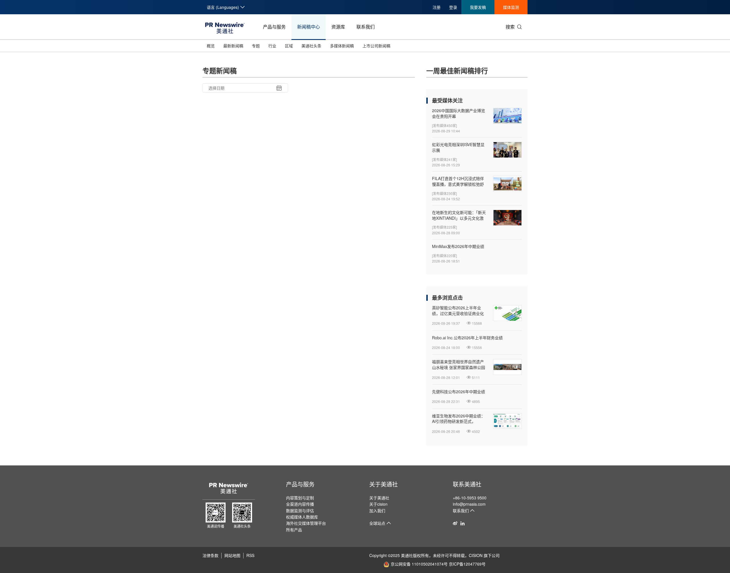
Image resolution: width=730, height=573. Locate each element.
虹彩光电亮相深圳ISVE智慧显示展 (458, 147)
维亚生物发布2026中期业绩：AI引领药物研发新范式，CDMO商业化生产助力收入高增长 (458, 418)
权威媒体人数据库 (302, 517)
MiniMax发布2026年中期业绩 (458, 246)
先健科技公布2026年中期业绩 (458, 391)
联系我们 (365, 26)
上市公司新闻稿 (376, 46)
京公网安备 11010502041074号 (419, 564)
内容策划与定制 (300, 498)
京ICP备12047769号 (467, 564)
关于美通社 (383, 484)
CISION (475, 555)
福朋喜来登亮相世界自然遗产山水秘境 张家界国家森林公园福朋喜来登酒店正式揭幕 (458, 364)
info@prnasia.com (469, 504)
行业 (272, 46)
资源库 (338, 26)
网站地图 (232, 555)
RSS (250, 555)
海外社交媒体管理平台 (306, 523)
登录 (453, 7)
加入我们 (377, 510)
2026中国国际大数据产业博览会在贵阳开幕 (458, 113)
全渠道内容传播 (300, 504)
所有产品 (294, 529)
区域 (289, 46)
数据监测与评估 (300, 510)
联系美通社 (467, 484)
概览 (211, 46)
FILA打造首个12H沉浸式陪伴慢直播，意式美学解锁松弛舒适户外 (458, 181)
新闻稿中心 (308, 26)
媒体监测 (511, 7)
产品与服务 (274, 26)
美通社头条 (311, 46)
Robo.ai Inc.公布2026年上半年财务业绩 (467, 337)
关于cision (378, 504)
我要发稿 (478, 7)
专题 (256, 46)
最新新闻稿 (233, 46)
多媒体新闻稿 (342, 46)
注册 (437, 7)
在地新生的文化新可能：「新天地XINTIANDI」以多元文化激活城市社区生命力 (459, 215)
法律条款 (210, 555)
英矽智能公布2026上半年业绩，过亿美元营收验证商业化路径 (458, 310)
